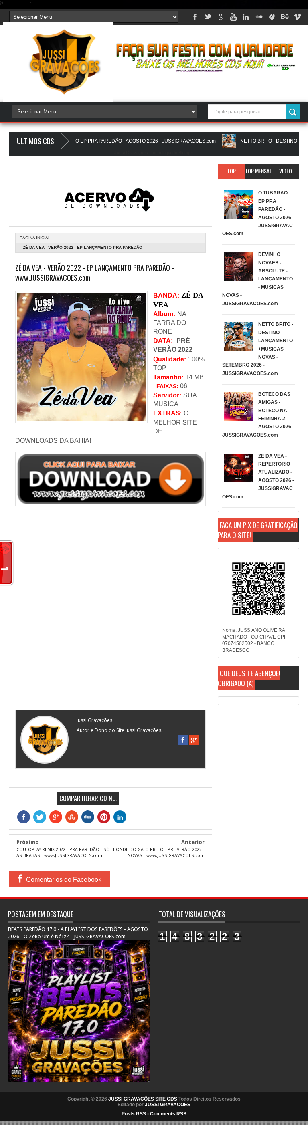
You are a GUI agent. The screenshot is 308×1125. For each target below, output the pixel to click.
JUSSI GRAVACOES (167, 1104)
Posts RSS (134, 1114)
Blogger (185, 152)
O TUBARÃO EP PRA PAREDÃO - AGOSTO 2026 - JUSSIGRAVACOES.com (110, 141)
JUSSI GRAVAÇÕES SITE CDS (142, 1099)
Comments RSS (168, 1114)
